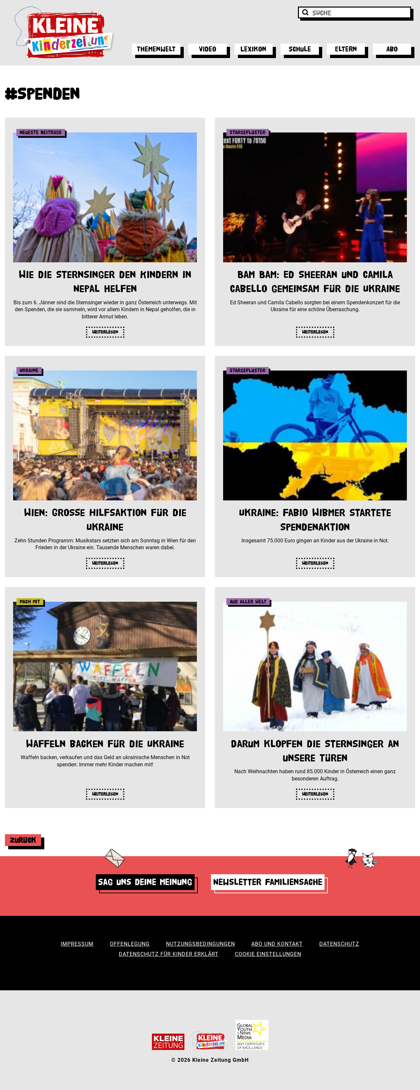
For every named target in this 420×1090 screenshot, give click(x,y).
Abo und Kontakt (277, 944)
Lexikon (253, 49)
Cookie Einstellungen (268, 954)
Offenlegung (130, 944)
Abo (392, 49)
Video (207, 49)
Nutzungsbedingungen (200, 944)
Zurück (23, 840)
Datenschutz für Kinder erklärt (169, 954)
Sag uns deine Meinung (145, 882)
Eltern (346, 49)
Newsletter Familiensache (267, 882)
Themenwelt (156, 49)
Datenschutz (339, 944)
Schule (300, 49)
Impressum (77, 944)
